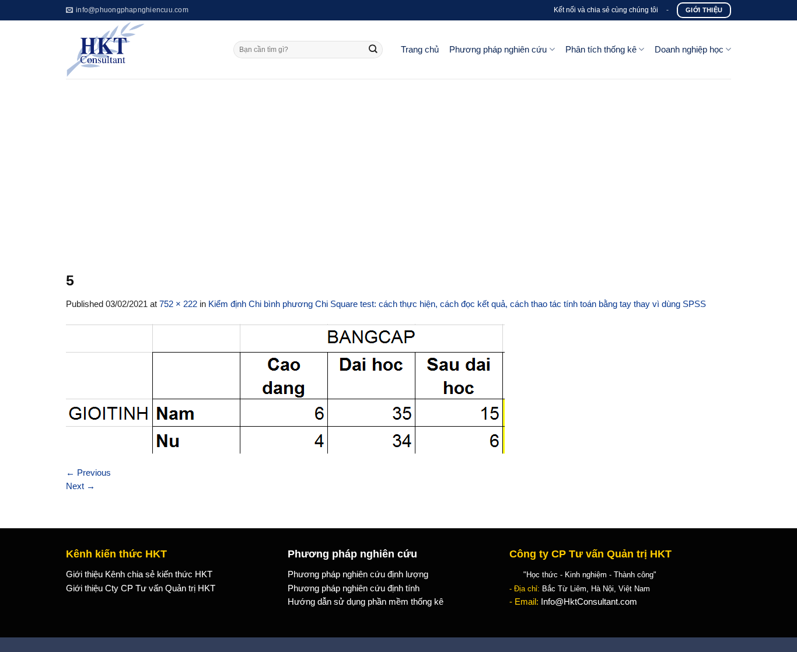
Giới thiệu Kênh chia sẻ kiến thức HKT (139, 574)
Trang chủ (420, 49)
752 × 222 (178, 304)
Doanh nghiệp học (689, 49)
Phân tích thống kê (601, 49)
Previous (88, 472)
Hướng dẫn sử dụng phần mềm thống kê (365, 601)
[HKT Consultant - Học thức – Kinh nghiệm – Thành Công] (141, 49)
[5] (285, 388)
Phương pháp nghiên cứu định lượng (358, 574)
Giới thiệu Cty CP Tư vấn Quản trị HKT (140, 588)
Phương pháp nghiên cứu (498, 49)
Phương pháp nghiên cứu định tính (354, 588)
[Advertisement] (398, 166)
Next (80, 486)
